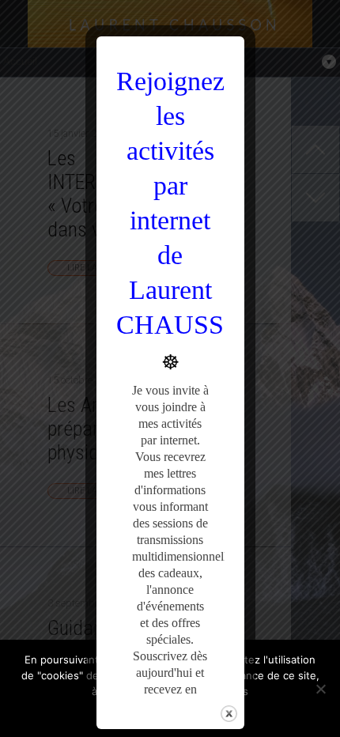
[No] (320, 689)
